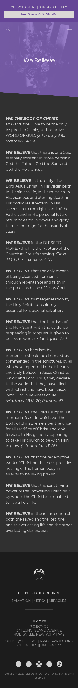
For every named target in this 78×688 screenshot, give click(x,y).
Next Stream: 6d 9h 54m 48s (39, 14)
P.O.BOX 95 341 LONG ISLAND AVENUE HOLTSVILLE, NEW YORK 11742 (38, 630)
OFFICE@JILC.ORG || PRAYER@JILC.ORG (39, 641)
